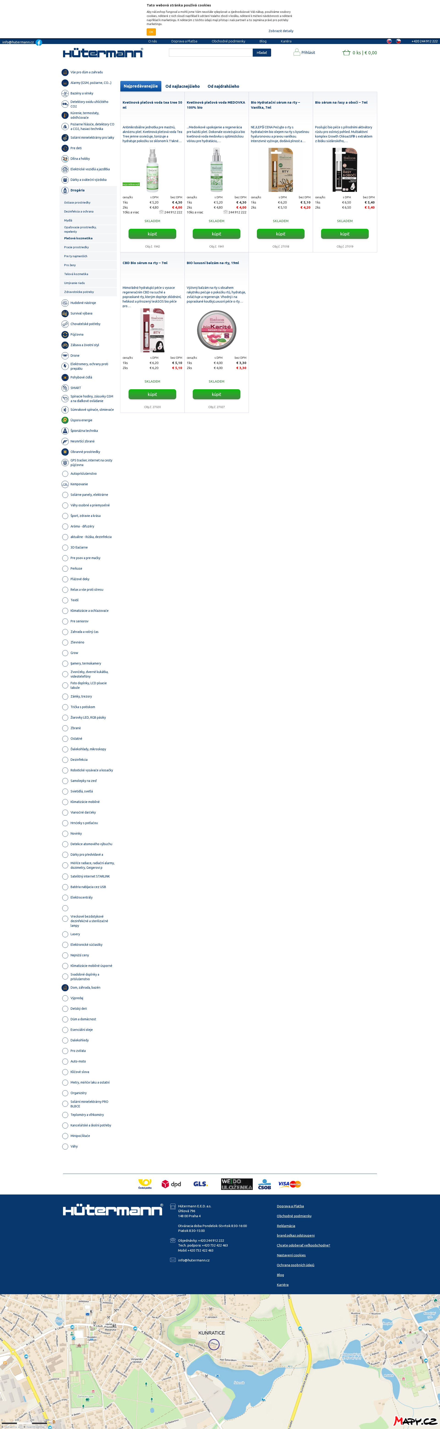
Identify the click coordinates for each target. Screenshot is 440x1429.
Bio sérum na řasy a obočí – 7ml (341, 102)
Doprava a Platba (184, 41)
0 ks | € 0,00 (365, 52)
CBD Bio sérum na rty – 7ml (145, 263)
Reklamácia (286, 1226)
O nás (152, 41)
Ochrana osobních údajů (295, 1265)
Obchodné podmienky (228, 41)
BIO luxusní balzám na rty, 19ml (213, 263)
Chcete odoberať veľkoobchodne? (303, 1245)
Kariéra (286, 41)
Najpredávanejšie (141, 86)
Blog (263, 41)
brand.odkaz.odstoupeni (296, 1235)
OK (151, 31)
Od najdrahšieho (223, 86)
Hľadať (262, 53)
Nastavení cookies (291, 1255)
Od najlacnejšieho (182, 86)
